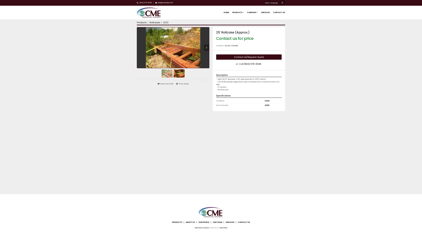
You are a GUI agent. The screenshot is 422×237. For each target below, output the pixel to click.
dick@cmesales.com (165, 3)
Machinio (223, 227)
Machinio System (202, 227)
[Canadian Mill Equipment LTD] (211, 212)
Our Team (217, 222)
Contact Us (279, 12)
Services (265, 12)
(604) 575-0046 (145, 3)
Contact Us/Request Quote (249, 57)
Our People (203, 222)
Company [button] (251, 12)
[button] (238, 12)
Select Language (271, 3)
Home (226, 12)
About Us (190, 222)
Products (237, 12)
